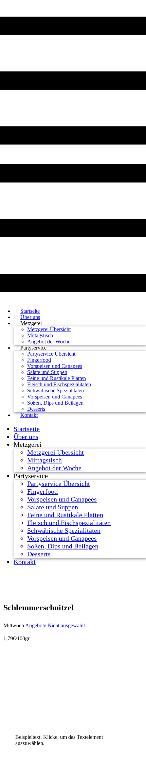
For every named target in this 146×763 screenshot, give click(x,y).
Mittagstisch (40, 335)
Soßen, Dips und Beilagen (55, 403)
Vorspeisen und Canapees (54, 366)
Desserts (39, 554)
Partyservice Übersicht (51, 354)
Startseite (27, 429)
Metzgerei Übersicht (49, 329)
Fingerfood (39, 360)
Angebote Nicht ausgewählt (55, 625)
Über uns (26, 436)
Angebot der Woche (54, 468)
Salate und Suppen (47, 372)
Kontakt (29, 415)
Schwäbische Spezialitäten (55, 390)
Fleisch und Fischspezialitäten (59, 384)
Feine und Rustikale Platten (56, 378)
